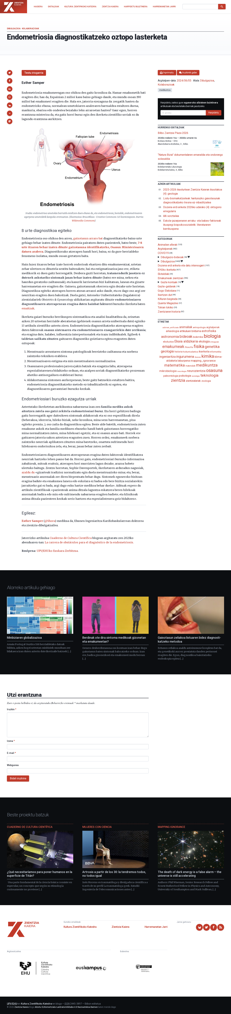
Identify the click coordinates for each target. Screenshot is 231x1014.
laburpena (184, 360)
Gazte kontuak (169, 282)
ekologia (204, 341)
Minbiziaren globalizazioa (24, 637)
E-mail (11, 753)
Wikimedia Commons (83, 220)
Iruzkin (11, 709)
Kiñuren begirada (167, 299)
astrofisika (209, 331)
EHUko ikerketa (167, 269)
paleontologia (170, 375)
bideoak (186, 336)
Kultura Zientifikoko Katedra (80, 926)
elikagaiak (214, 342)
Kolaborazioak (30, 28)
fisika (199, 346)
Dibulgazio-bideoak (172, 257)
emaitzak (28, 308)
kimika (207, 356)
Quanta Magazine (168, 303)
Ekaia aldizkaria (186, 341)
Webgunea (13, 765)
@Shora (50, 521)
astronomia (170, 336)
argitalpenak (213, 327)
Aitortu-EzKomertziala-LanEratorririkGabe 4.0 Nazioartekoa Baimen (66, 1007)
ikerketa (204, 351)
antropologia (199, 327)
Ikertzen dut (165, 294)
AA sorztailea (171, 216)
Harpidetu (213, 112)
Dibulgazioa (13, 28)
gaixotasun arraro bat (88, 238)
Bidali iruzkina (18, 778)
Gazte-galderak (167, 286)
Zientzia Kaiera (120, 926)
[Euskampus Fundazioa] (91, 969)
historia (178, 351)
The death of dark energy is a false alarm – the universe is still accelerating (189, 874)
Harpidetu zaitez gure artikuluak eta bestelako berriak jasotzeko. (189, 104)
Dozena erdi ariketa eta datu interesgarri (181, 265)
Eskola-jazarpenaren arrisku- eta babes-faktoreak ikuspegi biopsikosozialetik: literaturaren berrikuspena (192, 224)
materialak (190, 365)
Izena (11, 741)
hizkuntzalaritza (190, 351)
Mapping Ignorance (171, 827)
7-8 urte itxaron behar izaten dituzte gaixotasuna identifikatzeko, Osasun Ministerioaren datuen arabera (83, 247)
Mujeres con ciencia (97, 827)
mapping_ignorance (203, 360)
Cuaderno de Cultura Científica (71, 538)
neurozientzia (196, 371)
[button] (9, 72)
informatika (215, 351)
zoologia (206, 381)
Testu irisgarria (33, 72)
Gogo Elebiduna (167, 290)
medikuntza (164, 90)
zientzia (178, 380)
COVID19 (163, 253)
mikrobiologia (168, 371)
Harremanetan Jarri (156, 926)
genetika (212, 346)
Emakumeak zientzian (170, 278)
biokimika (198, 337)
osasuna (214, 370)
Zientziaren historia (169, 311)
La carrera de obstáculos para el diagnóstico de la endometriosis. (89, 542)
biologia (212, 336)
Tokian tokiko (165, 307)
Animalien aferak (167, 244)
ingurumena (185, 357)
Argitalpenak (165, 248)
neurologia (181, 371)
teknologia (209, 375)
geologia (167, 351)
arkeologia (172, 331)
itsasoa (198, 357)
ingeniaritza (167, 357)
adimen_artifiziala (171, 327)
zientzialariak (193, 380)
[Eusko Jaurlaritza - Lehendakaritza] (144, 968)
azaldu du (28, 472)
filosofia (189, 347)
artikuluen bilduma (190, 331)
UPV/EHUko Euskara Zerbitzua (57, 550)
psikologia (185, 375)
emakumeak (173, 346)
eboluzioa (168, 341)
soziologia (196, 376)
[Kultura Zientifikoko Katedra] (36, 968)
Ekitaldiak (163, 274)
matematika (174, 365)
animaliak (185, 327)
